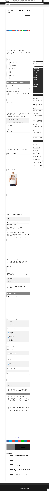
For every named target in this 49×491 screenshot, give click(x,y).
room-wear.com (27, 488)
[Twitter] (10, 30)
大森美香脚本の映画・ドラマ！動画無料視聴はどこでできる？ (37, 124)
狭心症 (34, 162)
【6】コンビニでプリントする (13, 75)
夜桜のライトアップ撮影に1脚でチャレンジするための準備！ (21, 460)
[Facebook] (7, 30)
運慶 (38, 165)
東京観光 (11, 0)
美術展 (34, 165)
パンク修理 (39, 150)
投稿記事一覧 (14, 1)
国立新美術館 (35, 156)
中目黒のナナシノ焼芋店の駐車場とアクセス (37, 135)
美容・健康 (32, 0)
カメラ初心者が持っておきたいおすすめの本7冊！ (21, 455)
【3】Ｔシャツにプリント (12, 69)
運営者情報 (21, 1)
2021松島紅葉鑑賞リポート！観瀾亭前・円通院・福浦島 (37, 137)
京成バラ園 (40, 153)
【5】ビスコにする (11, 72)
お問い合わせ (18, 1)
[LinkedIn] (25, 30)
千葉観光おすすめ (15, 0)
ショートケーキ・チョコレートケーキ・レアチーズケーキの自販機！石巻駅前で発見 (37, 101)
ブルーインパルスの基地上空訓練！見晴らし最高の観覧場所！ (37, 113)
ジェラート (35, 147)
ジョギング (38, 147)
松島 (39, 159)
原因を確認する (18, 437)
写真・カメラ (12, 455)
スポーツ (11, 1)
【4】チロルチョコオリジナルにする (13, 71)
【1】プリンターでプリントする (13, 62)
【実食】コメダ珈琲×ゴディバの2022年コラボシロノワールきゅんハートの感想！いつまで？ (37, 108)
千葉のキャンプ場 (20, 0)
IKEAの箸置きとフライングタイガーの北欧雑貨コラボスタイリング (21, 475)
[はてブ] (16, 30)
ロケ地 (34, 153)
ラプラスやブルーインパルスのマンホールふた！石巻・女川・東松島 (37, 126)
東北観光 (29, 0)
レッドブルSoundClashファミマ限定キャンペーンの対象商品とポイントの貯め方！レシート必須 (37, 104)
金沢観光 (26, 0)
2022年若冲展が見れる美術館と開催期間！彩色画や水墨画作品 (37, 116)
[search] (43, 3)
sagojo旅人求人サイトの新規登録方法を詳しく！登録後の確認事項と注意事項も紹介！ (37, 121)
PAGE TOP (47, 475)
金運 (41, 165)
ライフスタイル (36, 88)
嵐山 (40, 156)
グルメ (34, 0)
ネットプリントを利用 (12, 68)
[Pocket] (19, 30)
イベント (35, 86)
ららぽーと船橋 (35, 144)
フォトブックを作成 (13, 65)
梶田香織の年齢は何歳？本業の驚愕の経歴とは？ (37, 118)
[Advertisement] (38, 34)
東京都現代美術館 (35, 159)
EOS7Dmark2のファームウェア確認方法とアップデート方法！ (22, 470)
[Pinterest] (28, 30)
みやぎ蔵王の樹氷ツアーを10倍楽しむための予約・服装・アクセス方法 (37, 110)
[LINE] (22, 30)
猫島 (38, 162)
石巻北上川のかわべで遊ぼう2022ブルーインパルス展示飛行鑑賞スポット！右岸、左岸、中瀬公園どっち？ (37, 98)
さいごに (9, 78)
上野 (36, 153)
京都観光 (23, 0)
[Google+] (13, 30)
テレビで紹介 (35, 150)
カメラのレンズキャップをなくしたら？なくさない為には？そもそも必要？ (22, 465)
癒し (41, 162)
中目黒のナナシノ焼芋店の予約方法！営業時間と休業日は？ (37, 132)
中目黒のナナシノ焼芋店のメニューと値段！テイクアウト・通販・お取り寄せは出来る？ (37, 130)
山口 (38, 156)
